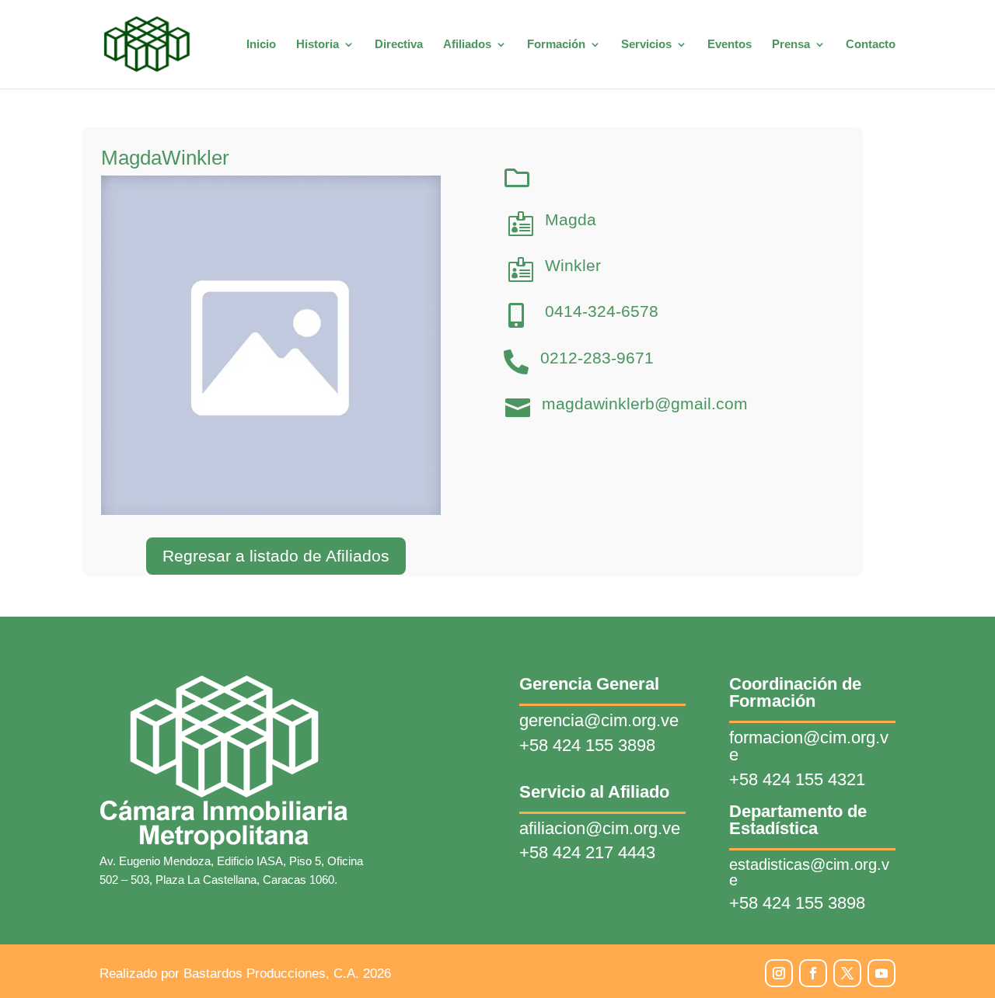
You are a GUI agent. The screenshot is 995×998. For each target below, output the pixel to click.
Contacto (871, 44)
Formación (556, 44)
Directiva (399, 44)
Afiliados (467, 44)
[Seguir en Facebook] (813, 973)
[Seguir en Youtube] (882, 973)
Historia (317, 44)
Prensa (791, 44)
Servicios (646, 44)
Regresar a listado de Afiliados (275, 556)
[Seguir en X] (847, 973)
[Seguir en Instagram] (779, 973)
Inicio (261, 44)
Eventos (729, 44)
